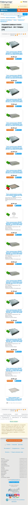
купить (10, 205)
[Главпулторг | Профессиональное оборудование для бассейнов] (6, 3)
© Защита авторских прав (17, 452)
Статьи (22, 448)
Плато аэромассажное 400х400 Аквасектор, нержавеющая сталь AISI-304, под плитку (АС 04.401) (14, 223)
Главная (8, 444)
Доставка (20, 444)
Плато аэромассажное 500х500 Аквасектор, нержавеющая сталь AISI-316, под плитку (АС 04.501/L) (14, 124)
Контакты (7, 452)
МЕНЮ (5, 10)
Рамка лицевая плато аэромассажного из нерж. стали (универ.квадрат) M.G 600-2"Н (14, 399)
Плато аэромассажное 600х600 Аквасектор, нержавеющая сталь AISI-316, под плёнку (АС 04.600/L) (14, 148)
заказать (10, 58)
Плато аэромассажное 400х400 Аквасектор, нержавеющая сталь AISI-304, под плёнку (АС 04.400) (14, 311)
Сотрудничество (16, 448)
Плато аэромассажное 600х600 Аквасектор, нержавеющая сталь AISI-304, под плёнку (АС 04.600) (14, 369)
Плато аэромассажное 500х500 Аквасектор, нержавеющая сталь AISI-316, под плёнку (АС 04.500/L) (14, 100)
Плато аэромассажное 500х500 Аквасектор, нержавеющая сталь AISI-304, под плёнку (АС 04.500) (14, 340)
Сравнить (19, 58)
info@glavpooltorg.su (15, 479)
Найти (25, 14)
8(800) (5, 7)
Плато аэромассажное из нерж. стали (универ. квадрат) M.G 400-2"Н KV (14, 195)
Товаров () (23, 10)
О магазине (14, 444)
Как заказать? (7, 448)
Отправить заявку (15, 482)
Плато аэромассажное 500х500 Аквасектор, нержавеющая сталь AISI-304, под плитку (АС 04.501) (14, 252)
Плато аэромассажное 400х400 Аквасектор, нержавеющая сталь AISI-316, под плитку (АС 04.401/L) (14, 76)
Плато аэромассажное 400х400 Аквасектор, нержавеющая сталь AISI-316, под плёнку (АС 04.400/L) (14, 53)
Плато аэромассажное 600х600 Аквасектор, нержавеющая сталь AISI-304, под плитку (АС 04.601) (14, 282)
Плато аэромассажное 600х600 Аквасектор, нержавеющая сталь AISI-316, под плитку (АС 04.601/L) (14, 171)
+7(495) (4, 5)
